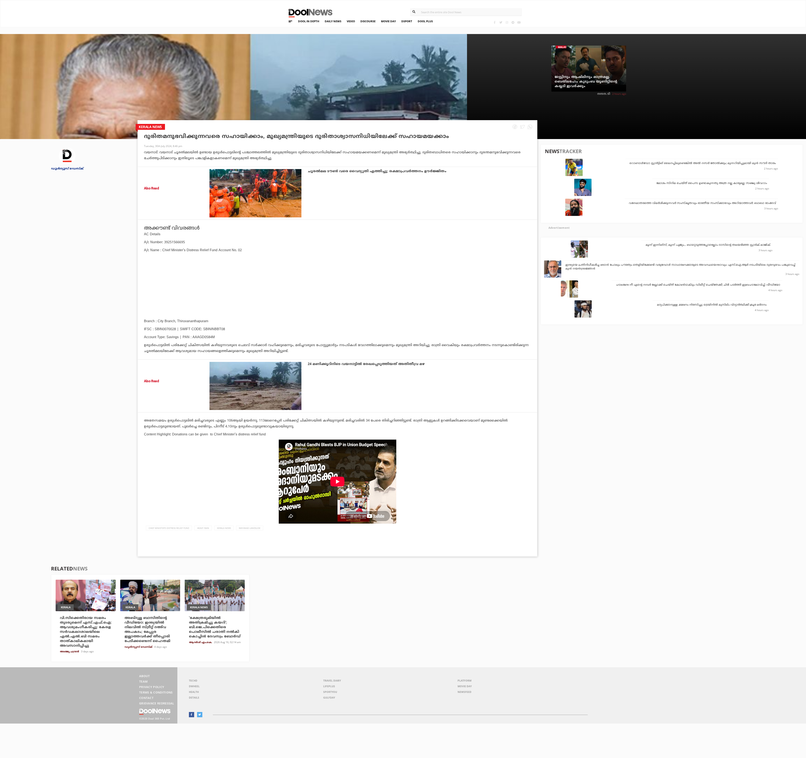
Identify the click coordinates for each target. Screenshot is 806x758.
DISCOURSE (368, 21)
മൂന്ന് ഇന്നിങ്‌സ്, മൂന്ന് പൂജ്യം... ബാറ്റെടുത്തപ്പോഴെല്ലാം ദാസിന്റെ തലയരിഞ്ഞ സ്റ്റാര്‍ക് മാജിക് (708, 245)
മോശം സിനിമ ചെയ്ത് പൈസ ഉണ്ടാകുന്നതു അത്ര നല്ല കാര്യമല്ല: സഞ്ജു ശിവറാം (711, 183)
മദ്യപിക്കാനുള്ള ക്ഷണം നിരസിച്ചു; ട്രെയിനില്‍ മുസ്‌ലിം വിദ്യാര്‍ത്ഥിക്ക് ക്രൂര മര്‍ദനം (712, 305)
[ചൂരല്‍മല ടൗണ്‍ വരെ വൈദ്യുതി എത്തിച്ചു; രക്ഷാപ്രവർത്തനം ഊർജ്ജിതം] (255, 193)
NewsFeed (464, 692)
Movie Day (465, 686)
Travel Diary (332, 680)
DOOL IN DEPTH (308, 21)
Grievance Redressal (156, 703)
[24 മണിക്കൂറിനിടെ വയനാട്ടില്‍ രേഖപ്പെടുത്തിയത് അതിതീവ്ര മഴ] (255, 386)
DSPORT (406, 21)
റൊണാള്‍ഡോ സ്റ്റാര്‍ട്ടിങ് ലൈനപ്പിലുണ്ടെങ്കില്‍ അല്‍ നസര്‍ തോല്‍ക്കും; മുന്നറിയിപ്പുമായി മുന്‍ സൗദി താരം (702, 163)
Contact (146, 698)
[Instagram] (506, 22)
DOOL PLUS (425, 21)
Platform (464, 680)
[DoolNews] (308, 12)
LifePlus (329, 686)
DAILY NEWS (333, 21)
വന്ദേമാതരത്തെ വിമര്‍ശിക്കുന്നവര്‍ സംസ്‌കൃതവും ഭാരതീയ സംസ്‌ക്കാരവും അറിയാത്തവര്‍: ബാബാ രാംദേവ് (702, 203)
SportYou (330, 692)
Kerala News (224, 528)
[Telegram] (513, 22)
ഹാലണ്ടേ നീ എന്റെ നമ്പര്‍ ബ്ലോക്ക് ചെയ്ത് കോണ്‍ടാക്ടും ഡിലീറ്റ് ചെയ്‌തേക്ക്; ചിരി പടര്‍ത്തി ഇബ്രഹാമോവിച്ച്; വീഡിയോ (698, 285)
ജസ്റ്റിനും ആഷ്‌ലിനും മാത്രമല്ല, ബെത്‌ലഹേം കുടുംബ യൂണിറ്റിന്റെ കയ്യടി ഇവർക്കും (586, 81)
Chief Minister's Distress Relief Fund (169, 528)
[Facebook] (494, 22)
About (144, 676)
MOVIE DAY (388, 21)
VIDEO (351, 21)
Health (194, 692)
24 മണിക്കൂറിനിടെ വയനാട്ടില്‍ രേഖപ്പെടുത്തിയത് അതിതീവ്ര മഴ (366, 364)
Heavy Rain (203, 528)
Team (143, 681)
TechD (193, 680)
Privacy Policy (151, 687)
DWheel (194, 686)
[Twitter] (500, 22)
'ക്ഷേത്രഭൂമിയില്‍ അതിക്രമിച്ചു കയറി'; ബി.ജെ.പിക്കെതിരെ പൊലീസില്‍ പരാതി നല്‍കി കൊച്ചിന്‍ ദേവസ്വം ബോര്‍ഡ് (215, 627)
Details (194, 697)
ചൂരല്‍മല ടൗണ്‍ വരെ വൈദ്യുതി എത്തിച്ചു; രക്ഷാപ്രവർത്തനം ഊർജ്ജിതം (377, 171)
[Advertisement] (337, 297)
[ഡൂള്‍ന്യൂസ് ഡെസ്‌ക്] (67, 156)
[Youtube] (519, 22)
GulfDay (329, 697)
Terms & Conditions (156, 692)
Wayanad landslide (249, 528)
